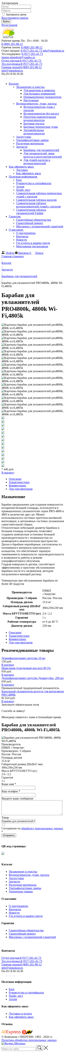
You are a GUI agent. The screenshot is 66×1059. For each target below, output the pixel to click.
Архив (20, 186)
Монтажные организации (32, 246)
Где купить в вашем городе (33, 243)
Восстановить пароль (14, 17)
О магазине (16, 229)
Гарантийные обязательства (33, 219)
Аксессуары (23, 136)
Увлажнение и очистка (30, 87)
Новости (21, 239)
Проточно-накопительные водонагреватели (39, 118)
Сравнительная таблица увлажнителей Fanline (31, 211)
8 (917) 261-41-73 (31, 50)
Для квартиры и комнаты (39, 90)
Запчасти (21, 146)
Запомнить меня (16, 14)
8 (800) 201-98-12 (12, 44)
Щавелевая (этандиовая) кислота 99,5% (26, 668)
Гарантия (15, 216)
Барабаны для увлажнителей (41, 150)
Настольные (31, 100)
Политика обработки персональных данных (29, 1040)
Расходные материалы (30, 143)
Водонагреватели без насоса (41, 113)
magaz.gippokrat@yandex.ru (18, 57)
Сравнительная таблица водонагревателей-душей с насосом (38, 205)
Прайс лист (23, 189)
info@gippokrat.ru (53, 50)
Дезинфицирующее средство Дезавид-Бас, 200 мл (32, 678)
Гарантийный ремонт (29, 223)
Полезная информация (23, 176)
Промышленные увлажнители (42, 96)
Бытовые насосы (33, 123)
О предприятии (26, 233)
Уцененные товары (21, 891)
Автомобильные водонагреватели (34, 132)
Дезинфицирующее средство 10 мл (23, 658)
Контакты (22, 236)
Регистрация (9, 25)
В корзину (7, 664)
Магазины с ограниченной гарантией (39, 226)
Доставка (22, 170)
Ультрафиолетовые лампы (32, 140)
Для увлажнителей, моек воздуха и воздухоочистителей (42, 155)
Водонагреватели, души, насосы (36, 103)
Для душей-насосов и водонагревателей (36, 161)
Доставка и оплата (20, 1013)
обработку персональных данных (42, 828)
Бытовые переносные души (40, 126)
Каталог (14, 83)
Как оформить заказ (21, 166)
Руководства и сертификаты (33, 183)
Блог (19, 179)
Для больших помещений (39, 93)
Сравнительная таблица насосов (36, 199)
